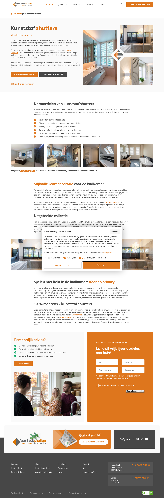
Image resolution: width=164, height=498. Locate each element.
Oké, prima (101, 265)
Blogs (60, 472)
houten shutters (113, 202)
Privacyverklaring (120, 378)
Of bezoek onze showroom (22, 84)
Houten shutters (18, 468)
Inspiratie (77, 4)
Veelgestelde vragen (77, 493)
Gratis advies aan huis (140, 4)
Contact (102, 4)
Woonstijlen (63, 468)
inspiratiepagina (27, 170)
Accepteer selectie (63, 265)
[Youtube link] (146, 439)
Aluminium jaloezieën (43, 472)
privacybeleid (107, 253)
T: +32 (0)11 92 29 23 (140, 478)
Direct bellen (23, 363)
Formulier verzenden (135, 391)
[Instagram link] (137, 439)
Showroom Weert (89, 472)
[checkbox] (52, 257)
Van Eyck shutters (18, 493)
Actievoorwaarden (56, 493)
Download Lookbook (95, 442)
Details (115, 231)
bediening (77, 315)
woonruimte (65, 317)
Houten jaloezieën (42, 468)
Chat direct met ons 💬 (53, 74)
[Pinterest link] (142, 439)
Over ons (89, 4)
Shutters (49, 4)
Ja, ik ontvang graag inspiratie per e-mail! (116, 385)
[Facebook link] (133, 439)
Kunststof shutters (18, 472)
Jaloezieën (63, 4)
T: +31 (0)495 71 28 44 (141, 465)
